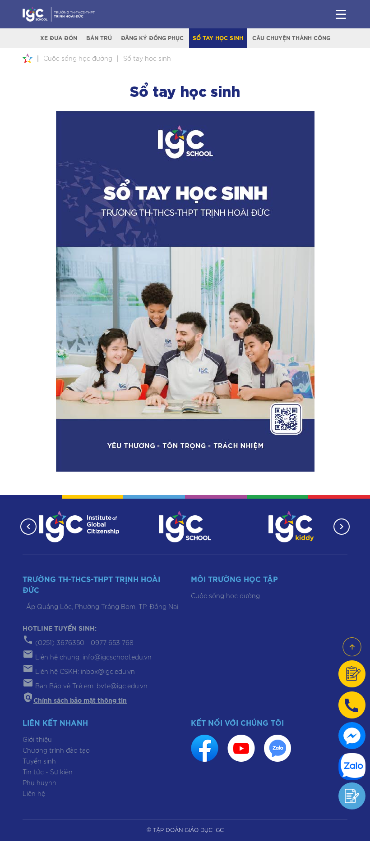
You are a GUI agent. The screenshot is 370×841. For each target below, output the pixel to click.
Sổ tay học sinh (218, 38)
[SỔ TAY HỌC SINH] (185, 291)
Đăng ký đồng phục (152, 38)
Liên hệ (34, 794)
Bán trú (99, 38)
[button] (28, 526)
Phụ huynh (39, 783)
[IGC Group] (79, 526)
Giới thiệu (37, 740)
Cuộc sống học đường (225, 596)
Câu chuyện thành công (291, 38)
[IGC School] (185, 526)
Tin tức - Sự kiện (48, 772)
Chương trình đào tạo (56, 751)
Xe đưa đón (58, 38)
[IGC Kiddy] (291, 526)
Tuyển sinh (39, 762)
